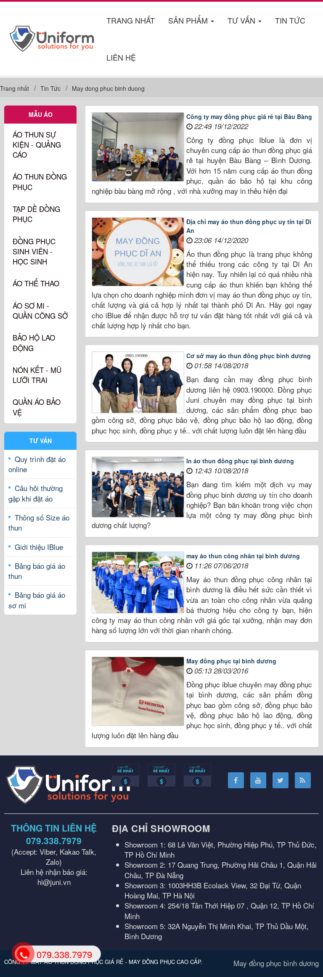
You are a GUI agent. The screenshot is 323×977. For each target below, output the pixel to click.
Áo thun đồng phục (40, 181)
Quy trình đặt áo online (37, 464)
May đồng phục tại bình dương (231, 661)
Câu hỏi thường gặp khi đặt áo (35, 493)
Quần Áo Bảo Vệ (37, 406)
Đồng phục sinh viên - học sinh (34, 251)
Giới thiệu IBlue (39, 546)
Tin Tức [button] (290, 20)
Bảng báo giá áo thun (36, 570)
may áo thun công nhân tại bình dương (243, 556)
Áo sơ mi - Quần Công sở (40, 310)
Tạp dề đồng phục (36, 213)
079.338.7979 (54, 840)
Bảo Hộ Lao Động (34, 342)
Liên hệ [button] (121, 57)
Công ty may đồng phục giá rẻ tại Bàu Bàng (249, 116)
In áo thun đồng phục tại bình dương (240, 461)
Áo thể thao (36, 283)
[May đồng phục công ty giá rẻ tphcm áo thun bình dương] (51, 37)
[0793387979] (22, 953)
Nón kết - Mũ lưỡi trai (37, 374)
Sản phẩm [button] (189, 20)
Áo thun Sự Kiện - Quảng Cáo (37, 144)
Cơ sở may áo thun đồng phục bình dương (248, 355)
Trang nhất (130, 20)
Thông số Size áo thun (38, 522)
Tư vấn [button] (242, 20)
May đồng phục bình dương (276, 963)
